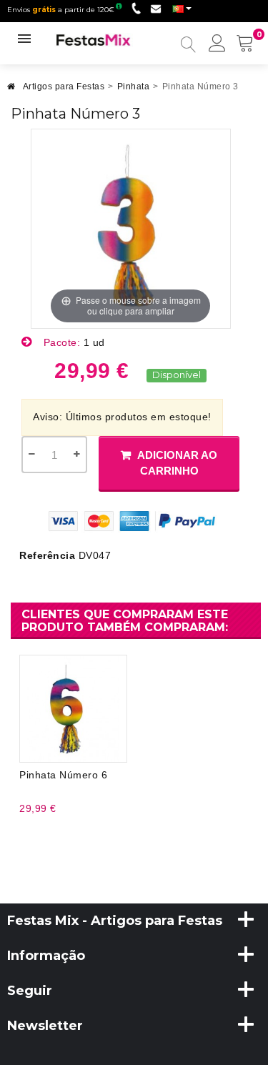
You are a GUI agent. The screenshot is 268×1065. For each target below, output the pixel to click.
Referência (47, 555)
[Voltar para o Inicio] (11, 90)
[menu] (217, 44)
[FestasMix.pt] (93, 39)
